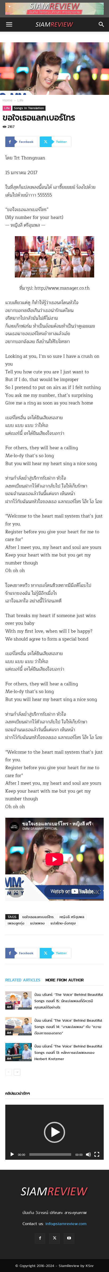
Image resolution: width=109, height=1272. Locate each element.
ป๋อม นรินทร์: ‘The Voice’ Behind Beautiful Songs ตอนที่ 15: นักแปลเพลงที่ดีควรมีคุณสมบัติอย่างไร (68, 1001)
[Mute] (88, 1154)
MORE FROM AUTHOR (65, 980)
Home (7, 100)
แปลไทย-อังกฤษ (63, 923)
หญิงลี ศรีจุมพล (72, 916)
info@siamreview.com (66, 1224)
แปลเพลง (37, 923)
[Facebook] (40, 1238)
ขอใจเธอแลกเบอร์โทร (38, 916)
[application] (54, 1132)
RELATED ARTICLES (22, 980)
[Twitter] (54, 1238)
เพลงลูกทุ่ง (16, 923)
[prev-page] (8, 1072)
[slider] (50, 1154)
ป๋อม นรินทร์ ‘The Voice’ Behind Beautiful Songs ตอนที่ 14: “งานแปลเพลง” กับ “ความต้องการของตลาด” (68, 1027)
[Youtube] (69, 1238)
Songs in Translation (29, 108)
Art (9, 1007)
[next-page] (17, 1072)
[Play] (12, 1154)
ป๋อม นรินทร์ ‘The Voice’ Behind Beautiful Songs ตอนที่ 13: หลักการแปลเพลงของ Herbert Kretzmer (68, 1052)
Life (20, 100)
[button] (9, 24)
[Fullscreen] (96, 1154)
